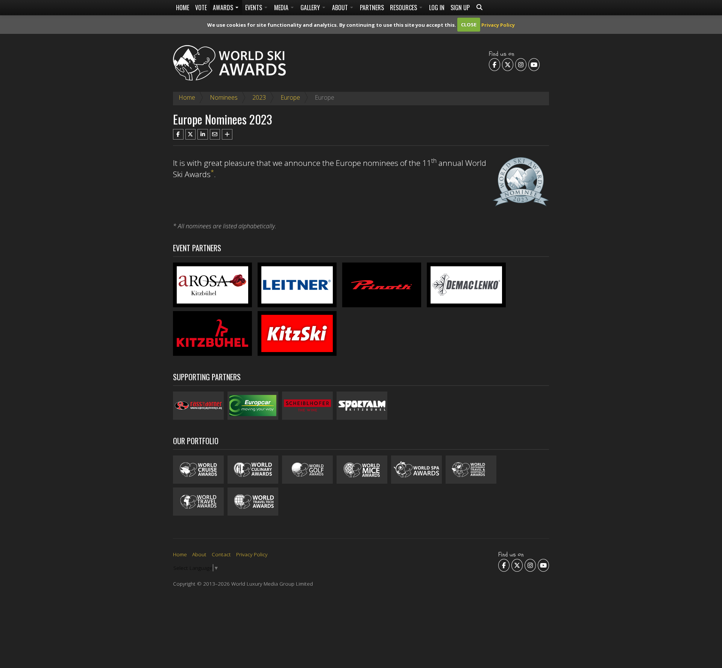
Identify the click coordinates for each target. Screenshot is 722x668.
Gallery (311, 7)
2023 (259, 97)
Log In (436, 7)
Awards (224, 7)
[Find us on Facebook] (494, 64)
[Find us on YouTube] (534, 64)
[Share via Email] (215, 134)
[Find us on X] (507, 64)
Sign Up (460, 7)
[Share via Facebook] (178, 134)
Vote (201, 7)
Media (282, 7)
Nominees (224, 97)
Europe (290, 97)
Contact (221, 554)
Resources (404, 7)
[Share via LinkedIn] (203, 134)
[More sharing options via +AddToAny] (227, 134)
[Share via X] (191, 134)
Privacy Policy (498, 24)
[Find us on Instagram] (520, 64)
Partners (372, 7)
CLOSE (468, 24)
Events (254, 7)
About (340, 7)
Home (182, 7)
